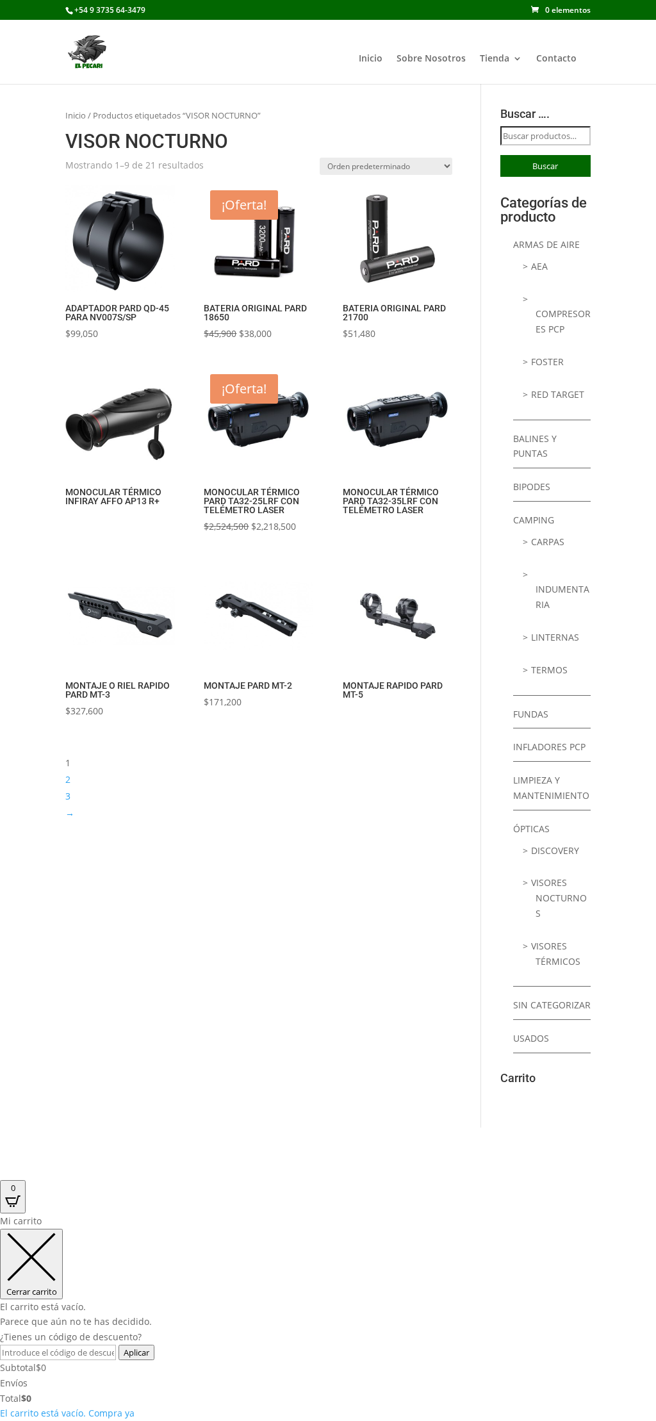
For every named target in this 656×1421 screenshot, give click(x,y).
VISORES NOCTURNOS (559, 897)
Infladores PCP (549, 747)
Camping (533, 520)
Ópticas (531, 829)
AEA (539, 266)
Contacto (556, 59)
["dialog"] (328, 1317)
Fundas (530, 714)
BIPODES (531, 487)
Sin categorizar (552, 1005)
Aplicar (136, 1352)
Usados (531, 1038)
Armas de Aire (546, 244)
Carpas (547, 542)
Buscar (545, 166)
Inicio (370, 59)
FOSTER (547, 362)
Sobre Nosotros (431, 59)
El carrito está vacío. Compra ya (67, 1413)
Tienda (494, 59)
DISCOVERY (555, 850)
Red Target (557, 394)
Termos (549, 670)
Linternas (555, 637)
